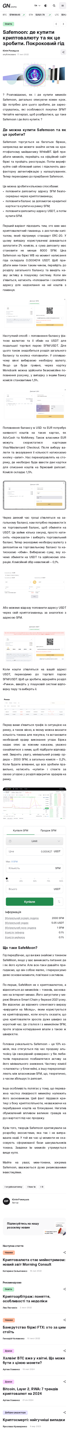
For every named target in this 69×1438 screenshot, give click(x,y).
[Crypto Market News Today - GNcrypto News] (10, 6)
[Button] (54, 5)
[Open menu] (62, 5)
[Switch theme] (45, 5)
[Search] (54, 5)
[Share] (63, 52)
